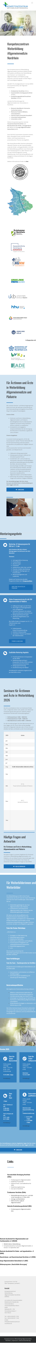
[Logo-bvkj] (18, 353)
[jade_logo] (18, 364)
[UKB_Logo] (18, 295)
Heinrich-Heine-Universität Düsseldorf (21, 115)
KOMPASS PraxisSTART (17, 1181)
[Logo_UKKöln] (18, 330)
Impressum (15, 1340)
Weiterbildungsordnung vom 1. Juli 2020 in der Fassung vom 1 (22, 1196)
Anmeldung (6, 1078)
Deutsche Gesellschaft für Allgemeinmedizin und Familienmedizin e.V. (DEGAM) (14, 1240)
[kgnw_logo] (18, 255)
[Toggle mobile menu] (32, 3)
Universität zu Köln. (16, 119)
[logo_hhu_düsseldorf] (18, 305)
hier (27, 161)
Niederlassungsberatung (18, 1187)
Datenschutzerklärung (24, 1340)
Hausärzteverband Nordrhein (15, 124)
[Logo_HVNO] (18, 346)
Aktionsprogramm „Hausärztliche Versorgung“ (13, 1264)
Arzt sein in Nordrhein (17, 1189)
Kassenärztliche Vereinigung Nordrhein (21, 93)
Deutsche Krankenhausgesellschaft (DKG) (19, 1206)
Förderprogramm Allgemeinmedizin (21, 1180)
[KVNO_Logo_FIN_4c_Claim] (18, 244)
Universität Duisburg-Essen (18, 117)
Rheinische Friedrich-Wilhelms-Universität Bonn (19, 113)
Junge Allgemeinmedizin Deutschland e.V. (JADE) (14, 1261)
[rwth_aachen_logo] (18, 274)
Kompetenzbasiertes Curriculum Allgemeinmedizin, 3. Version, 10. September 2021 (18, 1246)
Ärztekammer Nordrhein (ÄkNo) (16, 1192)
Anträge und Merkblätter (18, 1199)
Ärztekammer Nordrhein (18, 91)
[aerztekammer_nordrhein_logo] (18, 226)
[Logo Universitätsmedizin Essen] (18, 313)
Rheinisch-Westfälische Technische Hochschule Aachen (20, 109)
